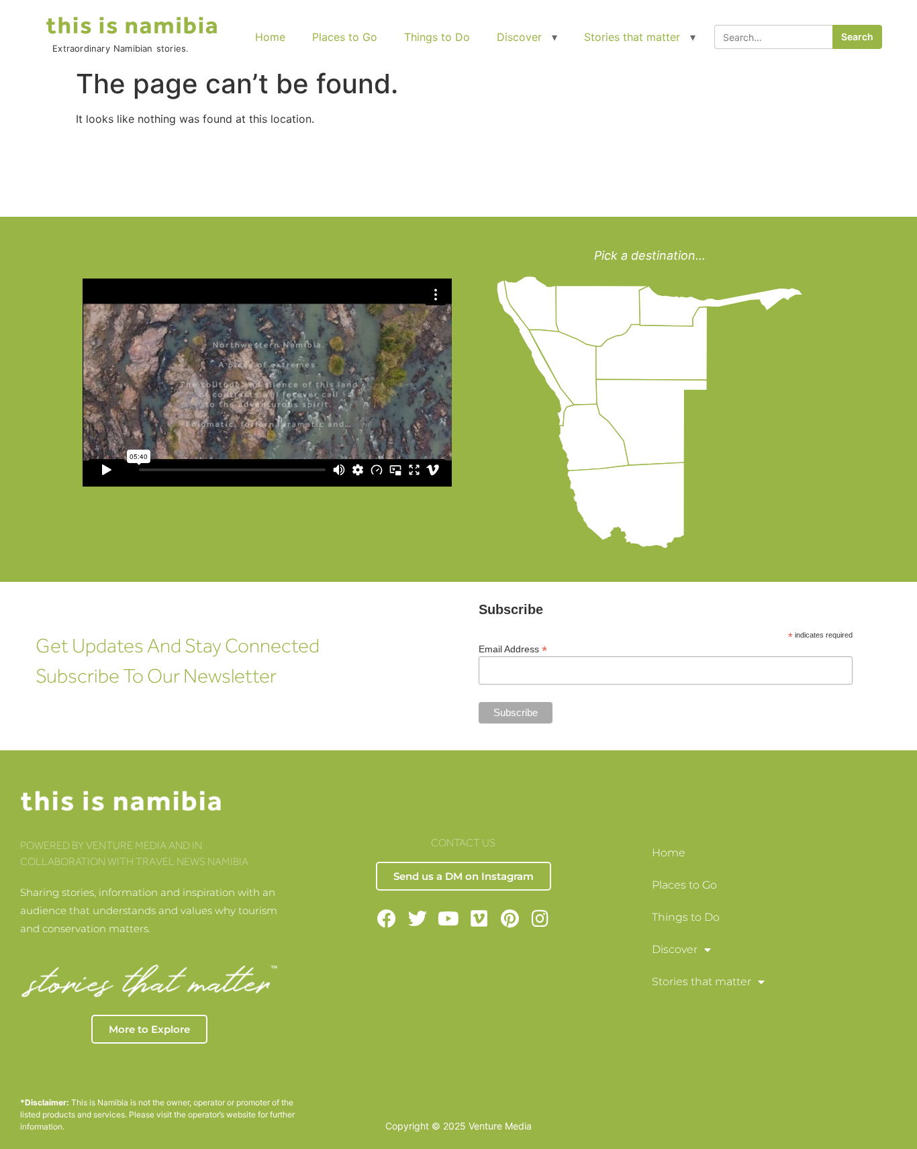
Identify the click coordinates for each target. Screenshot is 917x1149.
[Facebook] (387, 919)
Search (857, 36)
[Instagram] (541, 919)
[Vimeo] (479, 919)
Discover (519, 37)
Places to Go (344, 37)
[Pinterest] (510, 919)
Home (270, 37)
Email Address (513, 648)
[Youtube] (448, 919)
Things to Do (437, 37)
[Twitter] (417, 919)
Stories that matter (632, 37)
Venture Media (500, 1126)
